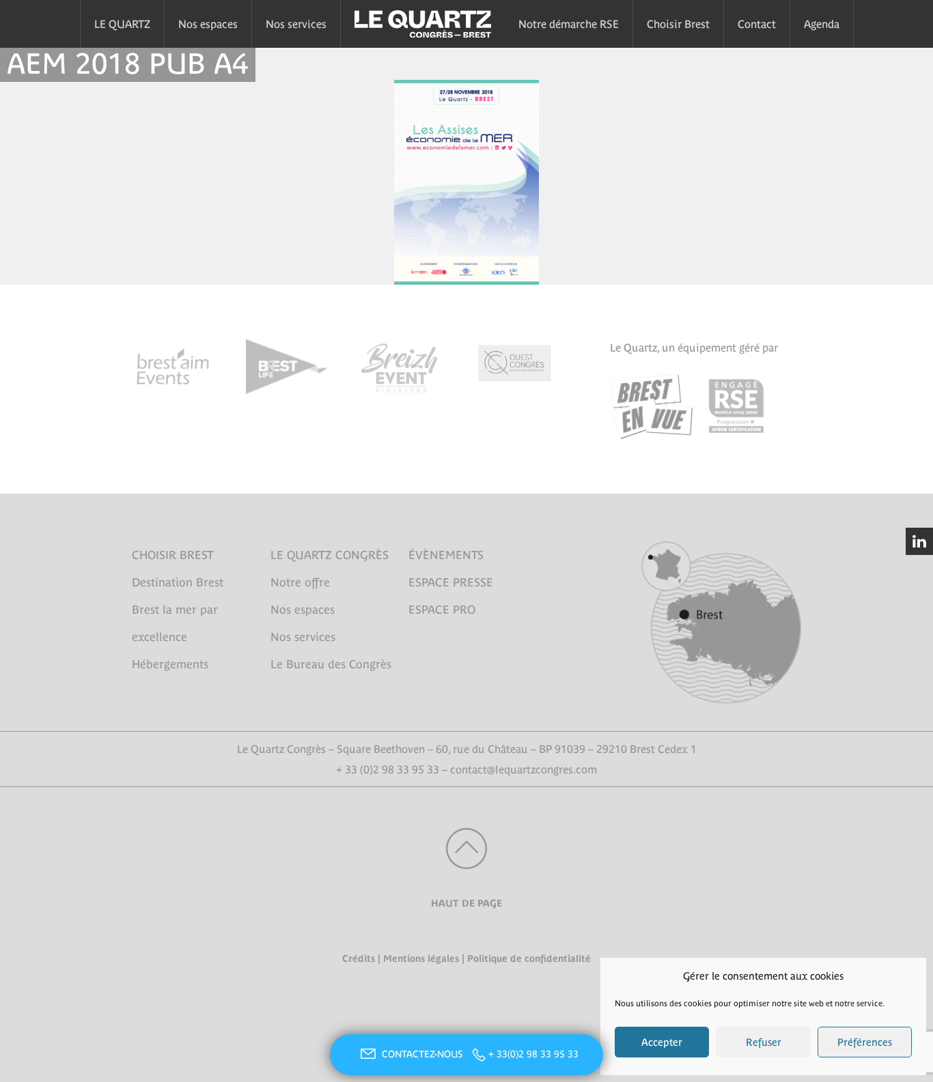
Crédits (358, 958)
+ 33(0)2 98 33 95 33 (533, 1054)
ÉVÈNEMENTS (446, 555)
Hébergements (170, 664)
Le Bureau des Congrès (330, 664)
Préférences (864, 1042)
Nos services (296, 24)
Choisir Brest (678, 24)
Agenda (821, 24)
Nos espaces (208, 24)
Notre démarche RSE (568, 24)
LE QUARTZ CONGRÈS (329, 555)
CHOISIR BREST (173, 555)
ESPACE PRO (441, 609)
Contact (757, 24)
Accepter (661, 1042)
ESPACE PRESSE (450, 582)
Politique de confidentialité (529, 958)
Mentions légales (421, 958)
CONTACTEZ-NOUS (423, 1054)
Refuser (763, 1042)
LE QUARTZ (122, 24)
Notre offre (300, 582)
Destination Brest (177, 582)
